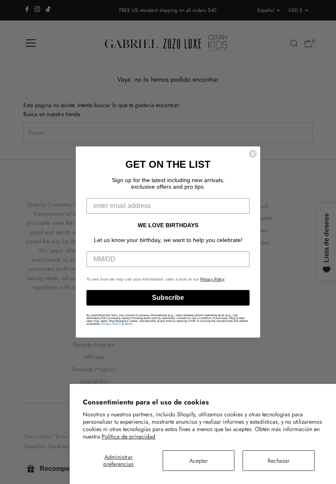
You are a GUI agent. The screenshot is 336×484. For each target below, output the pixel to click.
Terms (128, 323)
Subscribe (168, 297)
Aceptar (198, 461)
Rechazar (279, 461)
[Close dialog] (253, 154)
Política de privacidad (128, 436)
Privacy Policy (212, 279)
